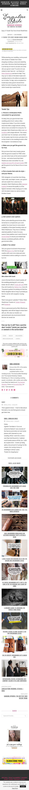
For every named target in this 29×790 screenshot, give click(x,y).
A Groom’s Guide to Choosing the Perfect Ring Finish (14, 609)
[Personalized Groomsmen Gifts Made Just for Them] (14, 475)
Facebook (7, 304)
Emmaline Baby (18, 384)
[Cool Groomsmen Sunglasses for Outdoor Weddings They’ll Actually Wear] (14, 522)
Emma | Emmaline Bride (11, 419)
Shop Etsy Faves (15, 3)
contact (11, 779)
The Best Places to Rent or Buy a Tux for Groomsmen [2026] (14, 632)
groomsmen (18, 34)
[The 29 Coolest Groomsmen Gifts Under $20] (14, 644)
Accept (23, 786)
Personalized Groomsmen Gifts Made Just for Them (14, 487)
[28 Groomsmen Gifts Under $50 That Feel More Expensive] (14, 498)
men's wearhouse (8, 338)
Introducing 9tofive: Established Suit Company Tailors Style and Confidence (14, 680)
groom (9, 34)
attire (4, 335)
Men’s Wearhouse (7, 73)
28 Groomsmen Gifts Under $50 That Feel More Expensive (14, 510)
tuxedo (18, 338)
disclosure (17, 779)
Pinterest (22, 302)
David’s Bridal (6, 236)
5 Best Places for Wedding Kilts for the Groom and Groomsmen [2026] (14, 560)
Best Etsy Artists (15, 2)
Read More (15, 788)
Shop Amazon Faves (6, 3)
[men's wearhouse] (14, 205)
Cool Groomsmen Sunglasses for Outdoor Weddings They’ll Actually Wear (14, 535)
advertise (24, 777)
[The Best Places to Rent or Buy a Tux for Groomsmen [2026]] (14, 620)
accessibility (16, 777)
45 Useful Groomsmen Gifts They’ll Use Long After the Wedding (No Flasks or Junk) (14, 584)
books (6, 779)
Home (3, 31)
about (10, 777)
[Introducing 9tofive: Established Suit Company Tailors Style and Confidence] (14, 668)
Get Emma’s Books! (14, 5)
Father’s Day (18, 287)
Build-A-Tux (10, 251)
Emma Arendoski (17, 39)
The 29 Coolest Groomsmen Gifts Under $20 (14, 656)
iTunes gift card (19, 284)
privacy (23, 779)
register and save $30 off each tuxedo (13, 163)
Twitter (17, 302)
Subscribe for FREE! (5, 2)
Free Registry (23, 3)
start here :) (5, 777)
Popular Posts (23, 2)
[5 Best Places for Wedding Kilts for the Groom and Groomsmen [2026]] (14, 548)
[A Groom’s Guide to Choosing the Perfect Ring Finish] (14, 597)
